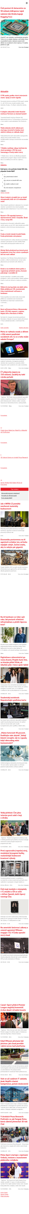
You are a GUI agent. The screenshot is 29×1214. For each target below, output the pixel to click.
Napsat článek (4, 1194)
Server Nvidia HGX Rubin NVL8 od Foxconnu (11, 483)
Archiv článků (4, 1192)
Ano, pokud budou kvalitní (11, 176)
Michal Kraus (4, 1075)
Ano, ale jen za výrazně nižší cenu (13, 180)
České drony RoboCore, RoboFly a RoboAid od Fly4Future (14, 431)
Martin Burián (4, 1112)
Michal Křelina (5, 885)
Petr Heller (4, 574)
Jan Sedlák (3, 47)
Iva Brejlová (4, 693)
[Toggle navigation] (26, 3)
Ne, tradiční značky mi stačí (11, 184)
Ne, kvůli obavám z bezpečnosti (12, 187)
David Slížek (4, 368)
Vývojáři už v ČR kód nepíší (9, 495)
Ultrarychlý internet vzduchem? (10, 493)
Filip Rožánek (4, 406)
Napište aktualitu (23, 327)
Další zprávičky (5, 327)
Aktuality (4, 91)
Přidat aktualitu (5, 1196)
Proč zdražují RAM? (6, 498)
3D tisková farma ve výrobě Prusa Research (14, 457)
